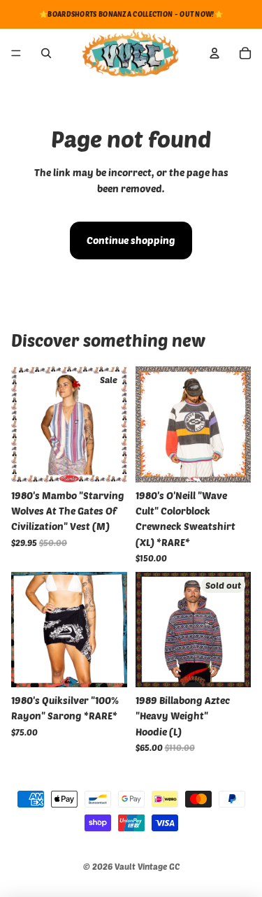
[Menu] (16, 53)
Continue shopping (131, 240)
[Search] (46, 53)
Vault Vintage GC (147, 866)
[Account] (214, 53)
